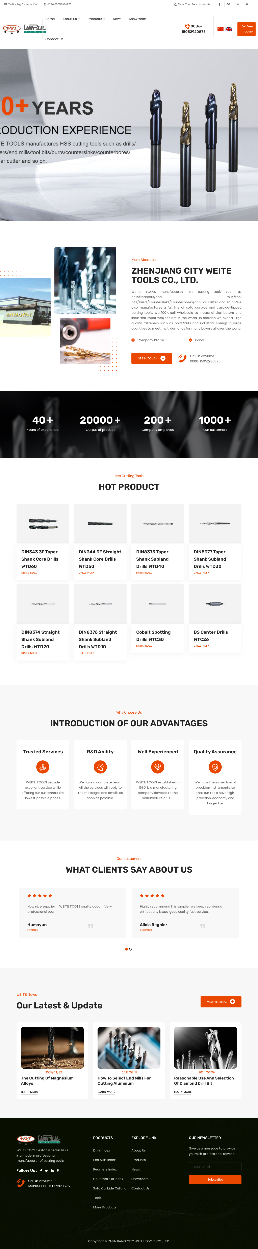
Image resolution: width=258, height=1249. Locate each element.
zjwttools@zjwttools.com (23, 4)
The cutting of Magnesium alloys (47, 1081)
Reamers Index (105, 1169)
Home (50, 19)
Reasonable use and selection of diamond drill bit (204, 1081)
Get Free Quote (247, 29)
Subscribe (215, 1179)
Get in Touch (147, 358)
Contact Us (54, 39)
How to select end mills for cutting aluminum (124, 1081)
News (117, 19)
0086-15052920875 (193, 29)
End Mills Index (104, 1160)
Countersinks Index (108, 1179)
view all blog (217, 1002)
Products (95, 19)
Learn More (29, 1092)
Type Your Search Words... (195, 4)
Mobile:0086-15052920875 (49, 1186)
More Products (105, 1207)
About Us (69, 19)
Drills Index (101, 1150)
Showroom (137, 19)
